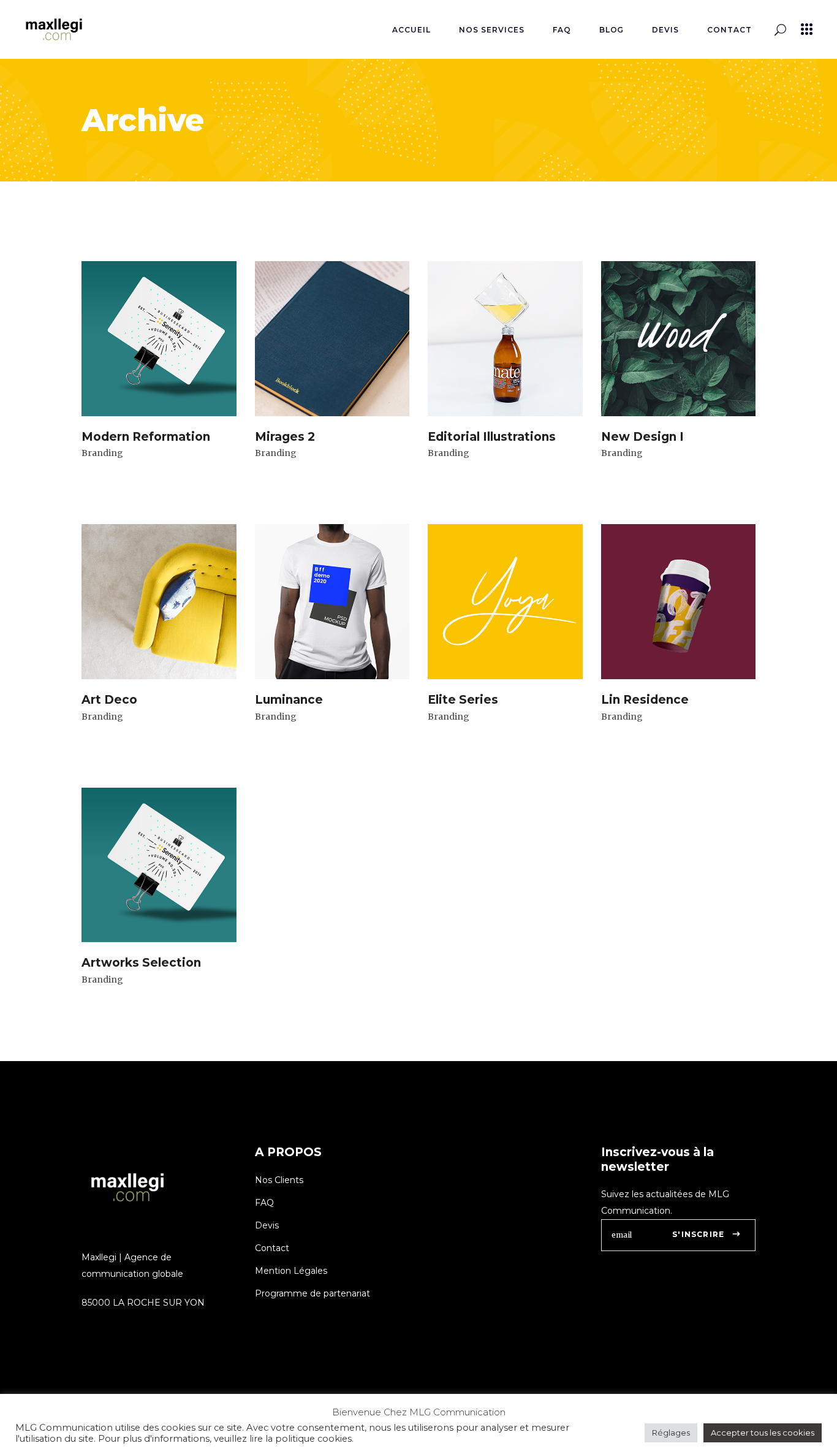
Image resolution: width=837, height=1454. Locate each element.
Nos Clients (279, 1180)
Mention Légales (291, 1270)
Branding (102, 453)
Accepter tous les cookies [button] (762, 1432)
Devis (267, 1225)
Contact (272, 1248)
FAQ (264, 1202)
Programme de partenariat (312, 1293)
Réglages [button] (671, 1432)
